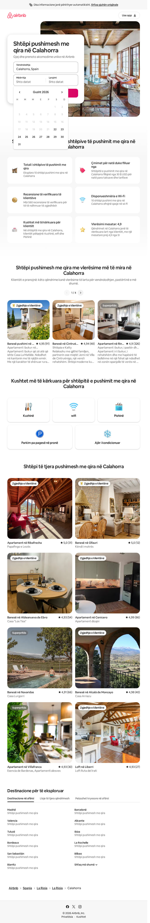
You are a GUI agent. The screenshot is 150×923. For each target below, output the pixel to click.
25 (26, 136)
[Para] (80, 293)
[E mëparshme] (67, 293)
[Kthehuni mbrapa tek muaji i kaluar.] (20, 92)
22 (55, 129)
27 (40, 136)
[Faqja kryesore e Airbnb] (16, 15)
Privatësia (67, 916)
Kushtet (81, 916)
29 (55, 136)
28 (47, 136)
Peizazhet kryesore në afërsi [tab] (92, 798)
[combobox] (45, 69)
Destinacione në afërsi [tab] (20, 798)
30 (62, 136)
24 (19, 136)
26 (33, 136)
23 (62, 129)
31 (19, 144)
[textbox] (29, 82)
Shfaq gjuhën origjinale (104, 4)
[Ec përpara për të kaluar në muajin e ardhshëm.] (62, 92)
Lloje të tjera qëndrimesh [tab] (55, 798)
